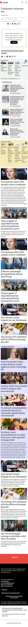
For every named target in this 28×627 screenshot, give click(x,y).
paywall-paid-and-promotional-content (12, 51)
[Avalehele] (10, 2)
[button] (2, 61)
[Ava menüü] (26, 2)
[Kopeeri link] (17, 24)
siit (18, 78)
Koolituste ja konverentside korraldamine (14, 596)
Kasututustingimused (16, 608)
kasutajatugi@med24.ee (7, 583)
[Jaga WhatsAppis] (20, 24)
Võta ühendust (6, 608)
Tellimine (4, 589)
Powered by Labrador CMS (14, 623)
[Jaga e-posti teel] (15, 24)
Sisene (14, 42)
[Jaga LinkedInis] (13, 24)
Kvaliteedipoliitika (17, 610)
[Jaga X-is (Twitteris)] (10, 24)
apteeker (4, 53)
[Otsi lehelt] (22, 2)
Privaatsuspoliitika (7, 610)
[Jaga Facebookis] (8, 24)
